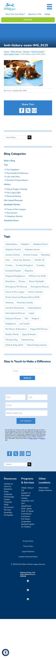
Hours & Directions (8, 487)
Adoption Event (40, 244)
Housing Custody (25, 302)
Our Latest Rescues (13, 200)
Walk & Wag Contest (37, 345)
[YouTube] (28, 453)
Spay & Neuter (29, 334)
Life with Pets (13, 176)
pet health (24, 323)
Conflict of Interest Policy (28, 557)
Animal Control (12, 254)
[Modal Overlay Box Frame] (28, 374)
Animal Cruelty (30, 254)
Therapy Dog (11, 339)
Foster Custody (35, 291)
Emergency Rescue (40, 286)
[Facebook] (9, 453)
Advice (7, 184)
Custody (40, 265)
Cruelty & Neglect (24, 265)
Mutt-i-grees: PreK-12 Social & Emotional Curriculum (27, 512)
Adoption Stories (15, 216)
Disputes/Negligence (15, 276)
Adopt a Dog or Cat (27, 489)
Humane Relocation (14, 307)
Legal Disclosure (28, 551)
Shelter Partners (45, 490)
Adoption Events (13, 249)
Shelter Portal (12, 334)
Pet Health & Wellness (17, 173)
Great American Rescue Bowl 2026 (22, 297)
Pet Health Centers (25, 496)
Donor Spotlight (36, 281)
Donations (10, 281)
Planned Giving (14, 196)
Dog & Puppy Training (17, 189)
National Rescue (13, 318)
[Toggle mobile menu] (49, 6)
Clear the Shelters (22, 260)
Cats (7, 260)
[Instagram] (22, 453)
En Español (8, 515)
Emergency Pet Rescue (16, 286)
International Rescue (15, 313)
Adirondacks (11, 244)
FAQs (6, 504)
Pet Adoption (13, 169)
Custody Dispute (13, 270)
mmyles (9, 91)
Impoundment (34, 307)
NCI (26, 318)
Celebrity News (11, 220)
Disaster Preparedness (17, 180)
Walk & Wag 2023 (14, 345)
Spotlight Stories (12, 204)
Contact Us (8, 484)
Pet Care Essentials (8, 511)
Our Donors (12, 212)
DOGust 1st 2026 (37, 276)
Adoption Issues (32, 249)
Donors (22, 281)
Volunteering (27, 339)
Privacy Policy (28, 541)
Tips (6, 164)
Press (6, 491)
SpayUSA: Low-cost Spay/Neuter (27, 503)
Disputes (29, 270)
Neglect (35, 318)
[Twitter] (15, 453)
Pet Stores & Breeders (16, 329)
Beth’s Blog (9, 160)
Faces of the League (16, 209)
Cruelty (8, 265)
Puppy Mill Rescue (39, 329)
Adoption (25, 244)
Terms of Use (28, 546)
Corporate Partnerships (9, 495)
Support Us (26, 493)
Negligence (10, 323)
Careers (7, 499)
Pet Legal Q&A (14, 192)
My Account (9, 507)
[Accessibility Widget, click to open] (5, 652)
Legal (31, 313)
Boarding (45, 254)
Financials (8, 502)
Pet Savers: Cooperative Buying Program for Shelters (27, 523)
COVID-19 (39, 260)
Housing (9, 302)
